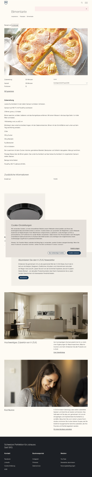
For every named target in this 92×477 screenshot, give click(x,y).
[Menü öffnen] (86, 2)
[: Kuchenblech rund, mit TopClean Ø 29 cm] (4, 244)
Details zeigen (75, 248)
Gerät (55, 79)
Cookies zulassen (74, 253)
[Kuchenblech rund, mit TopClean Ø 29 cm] (24, 213)
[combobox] (71, 83)
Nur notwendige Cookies (56, 253)
